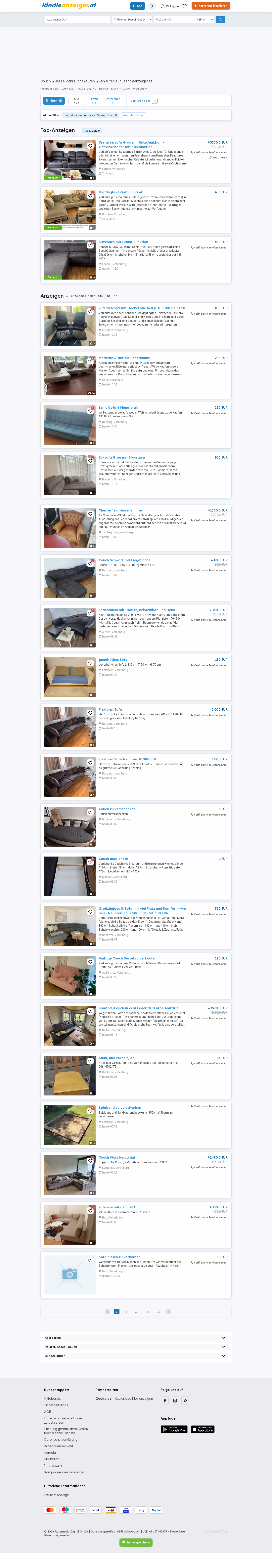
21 (158, 1311)
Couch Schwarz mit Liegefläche (124, 560)
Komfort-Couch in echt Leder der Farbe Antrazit (138, 1008)
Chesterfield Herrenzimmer (121, 510)
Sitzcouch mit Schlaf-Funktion (123, 242)
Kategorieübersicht (58, 1446)
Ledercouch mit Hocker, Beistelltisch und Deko (137, 610)
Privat (93, 100)
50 (115, 296)
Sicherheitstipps (56, 1405)
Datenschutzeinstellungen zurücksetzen (63, 1420)
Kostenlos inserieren (212, 6)
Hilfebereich (53, 1398)
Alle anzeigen (92, 130)
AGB (47, 1412)
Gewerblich (112, 100)
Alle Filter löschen (133, 115)
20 (108, 296)
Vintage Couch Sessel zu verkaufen (128, 958)
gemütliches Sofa (113, 660)
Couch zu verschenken (117, 809)
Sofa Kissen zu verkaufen (120, 1257)
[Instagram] (175, 1400)
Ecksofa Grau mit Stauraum (122, 457)
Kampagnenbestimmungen (64, 1472)
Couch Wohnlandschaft (118, 1157)
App (139, 6)
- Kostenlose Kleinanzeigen (124, 1398)
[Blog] (185, 1400)
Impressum (53, 1466)
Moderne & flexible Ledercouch (124, 358)
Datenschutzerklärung (60, 1440)
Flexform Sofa (110, 709)
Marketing (51, 1459)
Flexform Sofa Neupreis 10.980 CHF (128, 759)
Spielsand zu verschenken (120, 1108)
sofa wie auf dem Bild (117, 1207)
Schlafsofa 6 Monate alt (118, 408)
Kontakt (50, 1453)
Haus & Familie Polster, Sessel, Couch (89, 115)
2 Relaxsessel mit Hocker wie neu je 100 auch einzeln (142, 308)
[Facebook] (164, 1400)
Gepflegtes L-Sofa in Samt (120, 192)
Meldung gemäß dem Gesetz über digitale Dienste (66, 1431)
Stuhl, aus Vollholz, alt (117, 1058)
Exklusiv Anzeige (56, 1495)
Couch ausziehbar (113, 859)
